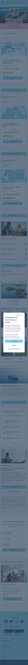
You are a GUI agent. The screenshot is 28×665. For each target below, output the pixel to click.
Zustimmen (14, 341)
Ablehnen (14, 345)
